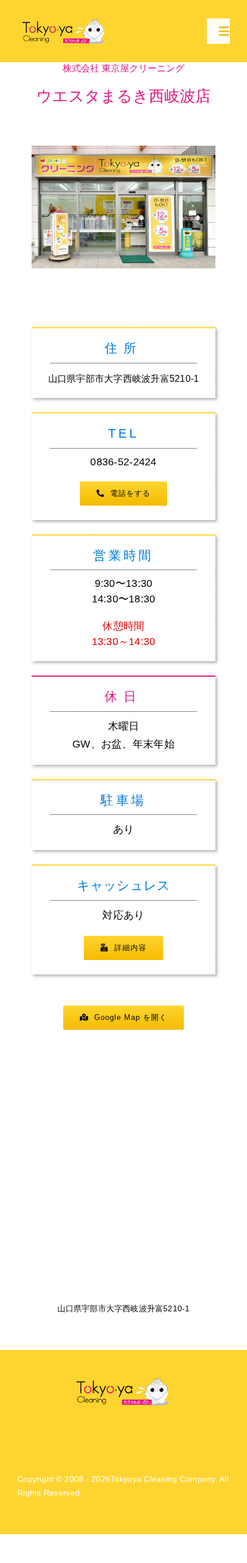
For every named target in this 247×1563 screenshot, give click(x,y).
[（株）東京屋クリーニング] (64, 20)
